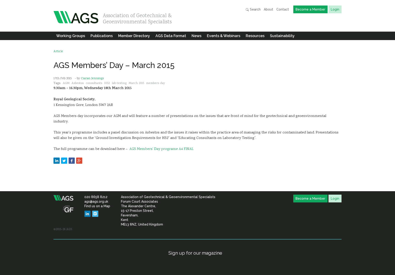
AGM (66, 83)
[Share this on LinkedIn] (56, 161)
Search (255, 9)
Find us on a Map (97, 206)
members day (155, 83)
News (196, 36)
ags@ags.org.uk (96, 201)
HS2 (107, 83)
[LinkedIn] (87, 214)
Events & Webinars (223, 36)
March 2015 (136, 83)
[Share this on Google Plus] (79, 161)
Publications (102, 36)
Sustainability (282, 36)
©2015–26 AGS (62, 229)
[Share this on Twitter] (64, 161)
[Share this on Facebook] (72, 161)
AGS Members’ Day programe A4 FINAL (161, 149)
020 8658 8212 (95, 197)
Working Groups (70, 36)
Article (58, 51)
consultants (94, 83)
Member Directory (134, 36)
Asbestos (78, 83)
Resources (255, 36)
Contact (282, 9)
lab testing (119, 83)
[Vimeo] (95, 214)
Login (335, 9)
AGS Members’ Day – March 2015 (113, 65)
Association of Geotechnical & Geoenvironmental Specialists (137, 17)
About (268, 9)
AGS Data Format (170, 36)
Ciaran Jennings (92, 78)
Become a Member (310, 9)
